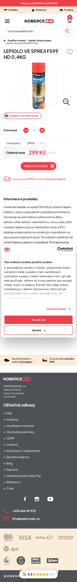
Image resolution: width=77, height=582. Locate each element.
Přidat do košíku (36, 166)
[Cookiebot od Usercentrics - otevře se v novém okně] (57, 249)
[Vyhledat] (67, 31)
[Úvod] (4, 40)
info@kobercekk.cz (26, 519)
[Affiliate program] (7, 560)
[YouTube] (50, 499)
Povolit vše (38, 319)
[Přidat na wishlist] (70, 52)
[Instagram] (37, 499)
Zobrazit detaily (56, 308)
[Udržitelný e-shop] (21, 560)
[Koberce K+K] (39, 21)
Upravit (36, 330)
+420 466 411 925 (24, 511)
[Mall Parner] (35, 561)
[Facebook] (25, 499)
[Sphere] (52, 560)
